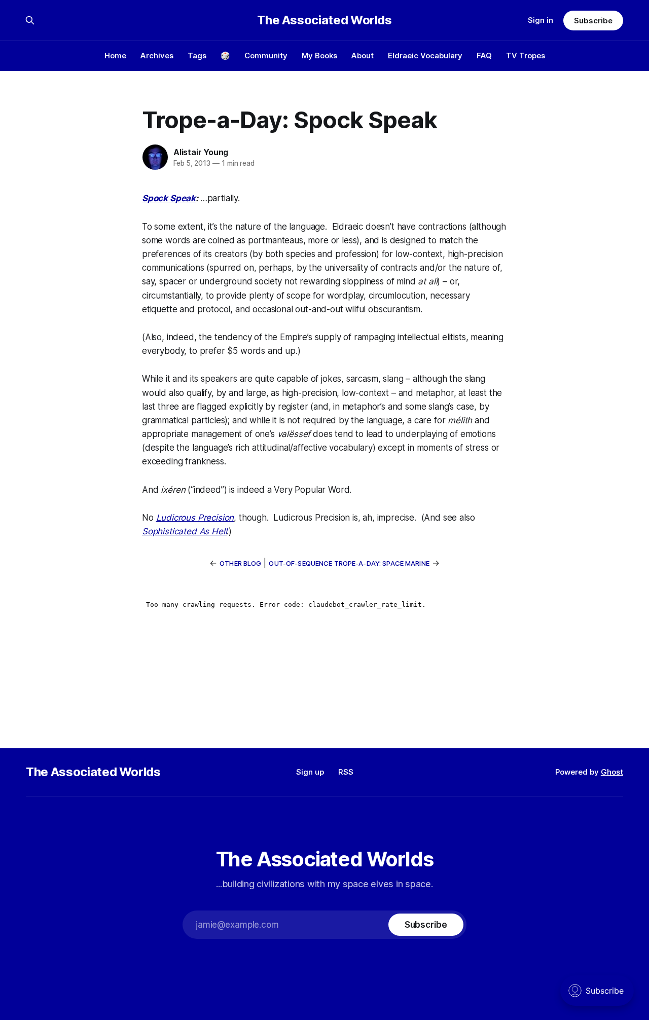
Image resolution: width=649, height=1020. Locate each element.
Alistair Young (200, 152)
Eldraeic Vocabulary (425, 55)
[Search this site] (30, 20)
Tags (197, 55)
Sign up (310, 772)
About (362, 55)
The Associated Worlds (324, 20)
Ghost (612, 772)
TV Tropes (525, 55)
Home (115, 55)
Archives (156, 55)
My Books (319, 55)
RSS (345, 772)
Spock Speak (169, 198)
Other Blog (240, 563)
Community (265, 55)
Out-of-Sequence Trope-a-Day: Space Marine (349, 563)
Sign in (540, 20)
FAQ (484, 55)
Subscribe (593, 20)
